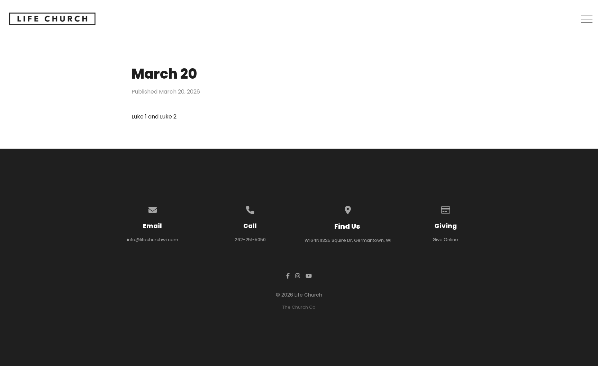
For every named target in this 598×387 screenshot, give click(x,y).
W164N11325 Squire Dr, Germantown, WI (348, 240)
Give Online (445, 239)
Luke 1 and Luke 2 (154, 117)
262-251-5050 (250, 239)
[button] (586, 19)
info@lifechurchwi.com (152, 239)
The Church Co (299, 307)
